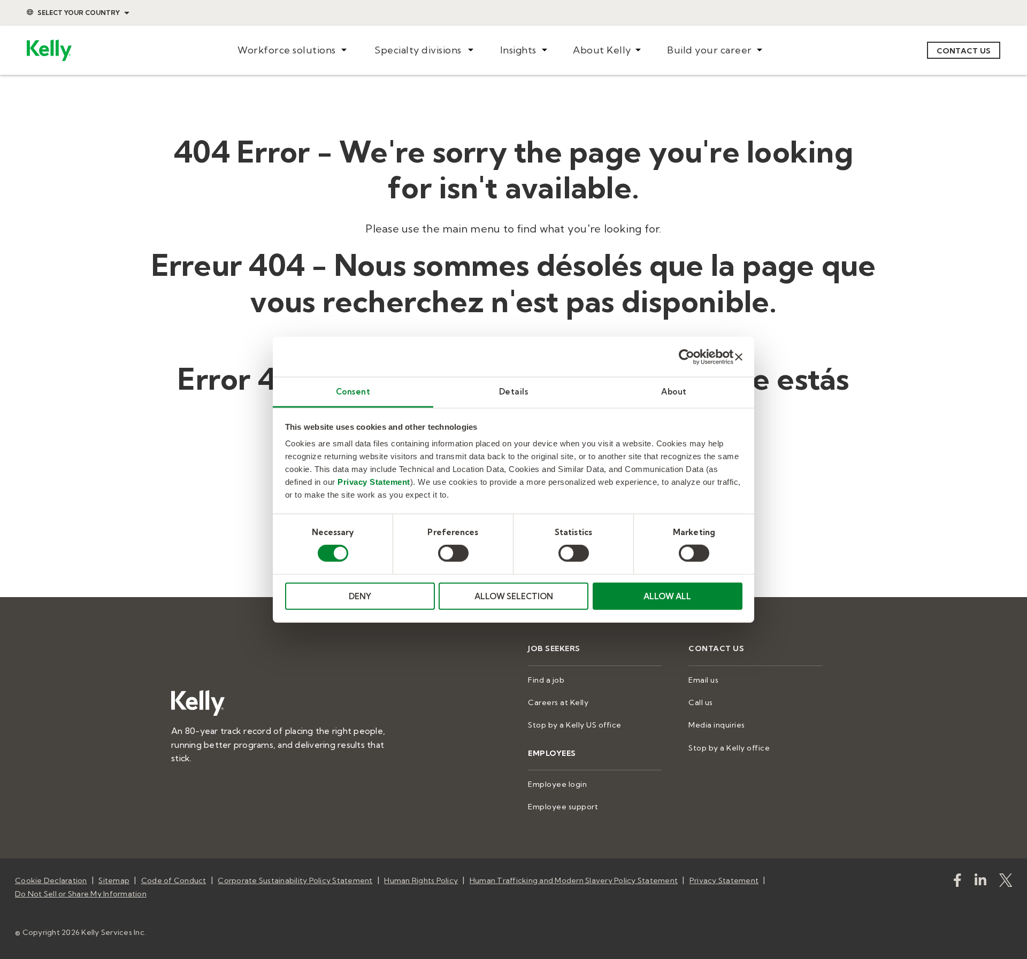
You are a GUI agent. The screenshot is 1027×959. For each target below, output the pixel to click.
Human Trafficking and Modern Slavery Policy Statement (574, 880)
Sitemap (113, 880)
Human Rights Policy (421, 880)
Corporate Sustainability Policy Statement (295, 880)
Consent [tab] (353, 391)
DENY (360, 596)
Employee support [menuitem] (563, 806)
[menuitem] (291, 50)
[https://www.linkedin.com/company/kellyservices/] (980, 882)
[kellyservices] (957, 882)
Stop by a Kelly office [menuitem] (729, 748)
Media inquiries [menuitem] (716, 725)
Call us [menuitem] (700, 702)
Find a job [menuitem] (546, 680)
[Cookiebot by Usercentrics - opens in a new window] (686, 357)
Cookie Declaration (51, 880)
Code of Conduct (173, 880)
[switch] (453, 553)
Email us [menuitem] (703, 680)
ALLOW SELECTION (513, 596)
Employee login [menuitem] (557, 784)
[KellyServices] (1005, 882)
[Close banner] (738, 356)
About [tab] (674, 391)
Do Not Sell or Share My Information (81, 894)
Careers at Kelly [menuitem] (558, 702)
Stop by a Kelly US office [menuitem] (575, 725)
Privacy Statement (374, 481)
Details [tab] (513, 391)
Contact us (964, 51)
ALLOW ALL (667, 596)
